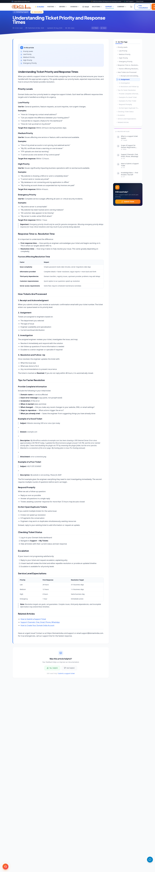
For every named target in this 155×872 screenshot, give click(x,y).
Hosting (50, 7)
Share (96, 28)
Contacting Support (22, 12)
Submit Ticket (129, 202)
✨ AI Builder (39, 7)
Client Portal (139, 1)
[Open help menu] (5, 866)
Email (87, 7)
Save (104, 28)
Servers (62, 7)
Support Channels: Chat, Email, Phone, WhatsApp (40, 622)
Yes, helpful (53, 668)
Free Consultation (143, 7)
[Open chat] (150, 860)
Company (120, 7)
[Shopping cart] (131, 7)
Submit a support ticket (66, 673)
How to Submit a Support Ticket (33, 619)
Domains (73, 7)
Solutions (96, 7)
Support (108, 7)
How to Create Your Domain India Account (37, 625)
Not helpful (71, 668)
